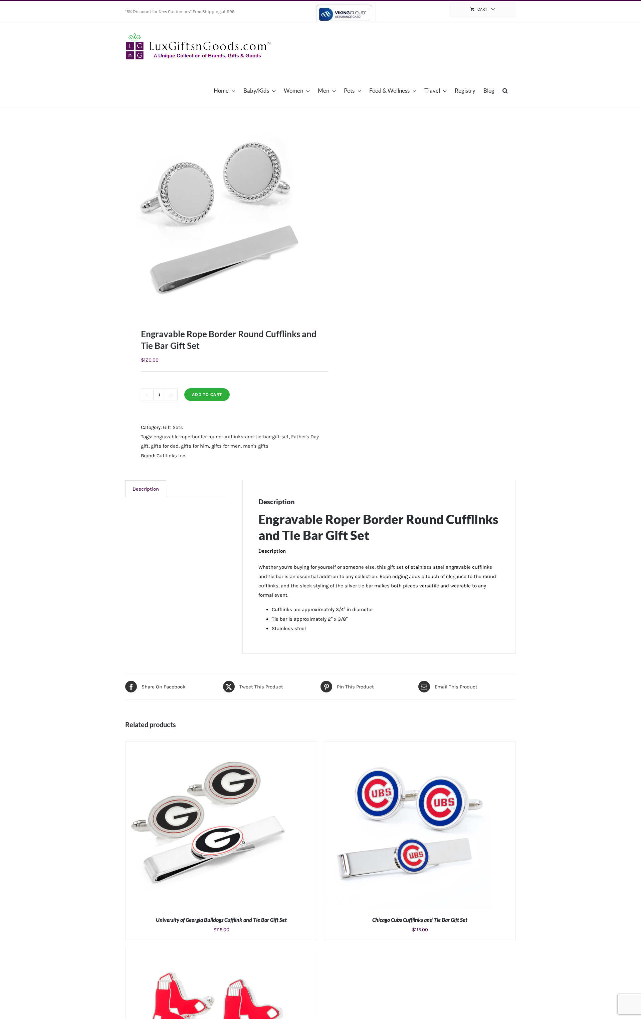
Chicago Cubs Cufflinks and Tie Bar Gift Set (419, 920)
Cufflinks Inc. (171, 456)
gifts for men (226, 446)
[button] (505, 90)
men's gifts (255, 446)
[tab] (145, 488)
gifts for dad (165, 446)
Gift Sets (173, 427)
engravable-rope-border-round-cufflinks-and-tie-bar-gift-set (221, 437)
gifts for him (195, 446)
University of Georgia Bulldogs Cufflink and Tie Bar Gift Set (221, 920)
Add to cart (207, 394)
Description (146, 489)
